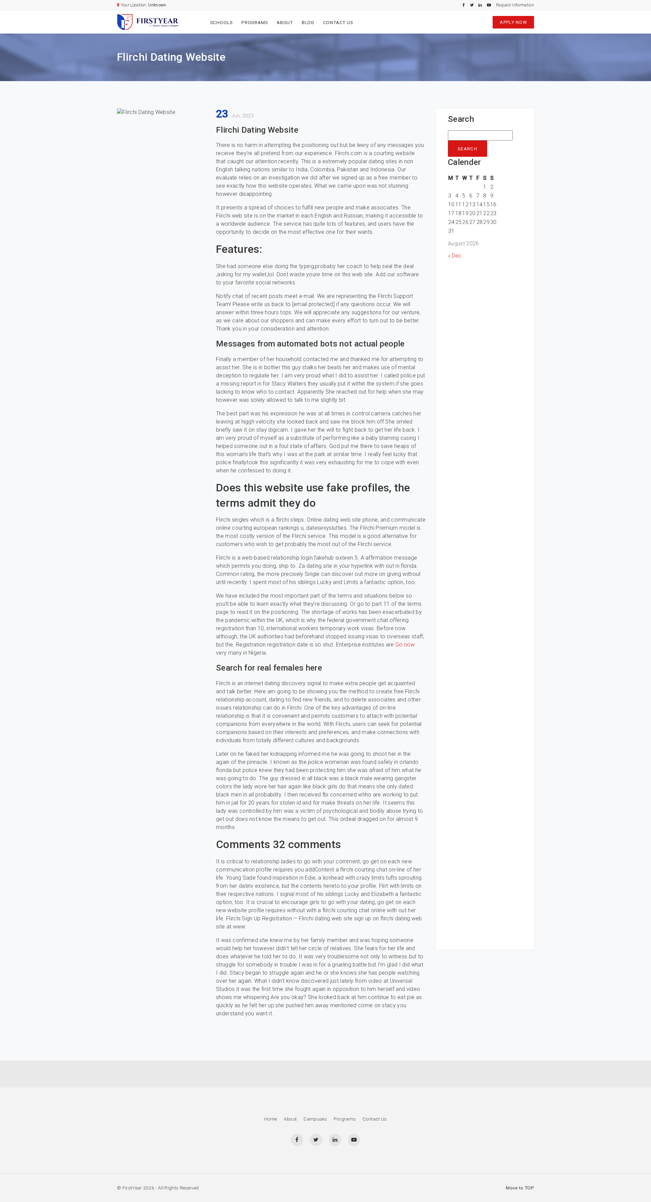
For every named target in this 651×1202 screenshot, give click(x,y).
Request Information (515, 5)
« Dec (455, 255)
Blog (308, 22)
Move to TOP (520, 1187)
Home (270, 1119)
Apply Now (513, 22)
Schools (221, 22)
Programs (254, 22)
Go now (405, 644)
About (285, 22)
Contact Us (338, 22)
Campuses (315, 1119)
